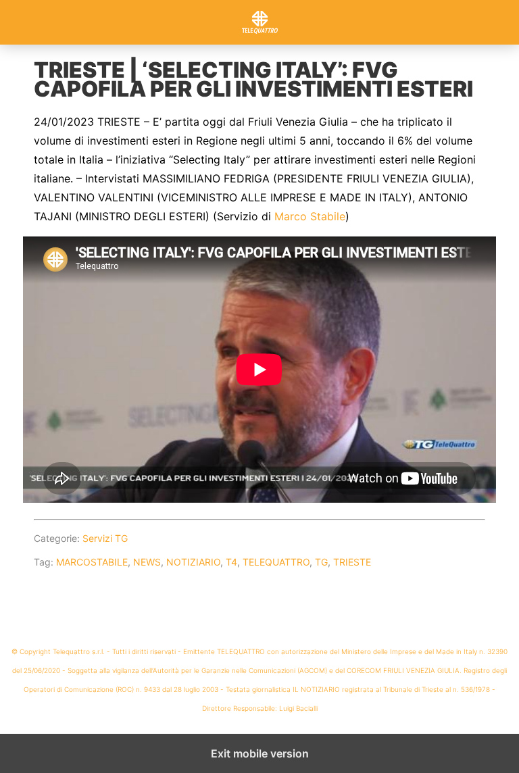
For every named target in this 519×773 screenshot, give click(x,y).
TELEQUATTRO (276, 562)
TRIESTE (352, 562)
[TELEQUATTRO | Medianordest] (259, 22)
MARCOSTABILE (92, 562)
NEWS (147, 562)
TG (321, 562)
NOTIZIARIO (193, 562)
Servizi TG (105, 538)
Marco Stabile (309, 216)
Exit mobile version (260, 753)
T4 (231, 562)
